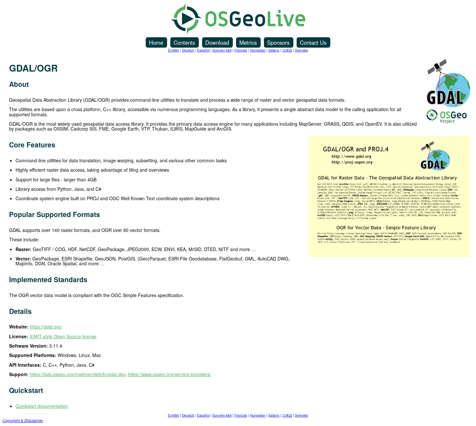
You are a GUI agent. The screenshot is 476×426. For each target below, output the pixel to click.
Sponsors (278, 42)
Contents (184, 42)
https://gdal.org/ (46, 326)
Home (156, 42)
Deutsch (188, 50)
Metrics (248, 42)
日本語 (287, 50)
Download (217, 42)
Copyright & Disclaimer (23, 420)
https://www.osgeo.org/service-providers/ (169, 374)
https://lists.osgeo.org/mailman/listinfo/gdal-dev (77, 374)
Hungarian (258, 50)
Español (203, 50)
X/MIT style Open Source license (62, 336)
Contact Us (313, 42)
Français (240, 50)
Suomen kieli (222, 50)
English (173, 50)
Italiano (273, 50)
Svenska (301, 50)
